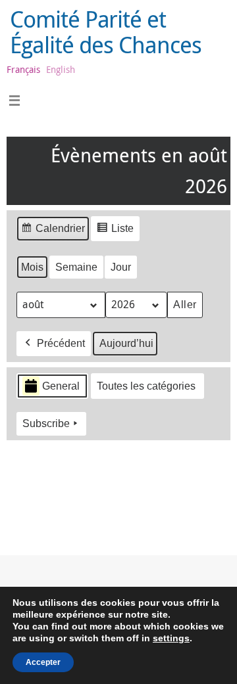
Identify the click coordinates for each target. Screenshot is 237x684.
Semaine (76, 267)
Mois (32, 267)
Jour (121, 267)
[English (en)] (23, 501)
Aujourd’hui (126, 343)
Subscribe (46, 423)
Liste (115, 232)
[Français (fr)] (23, 476)
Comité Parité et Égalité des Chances (105, 32)
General (61, 386)
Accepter (43, 662)
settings (171, 638)
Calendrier (52, 232)
